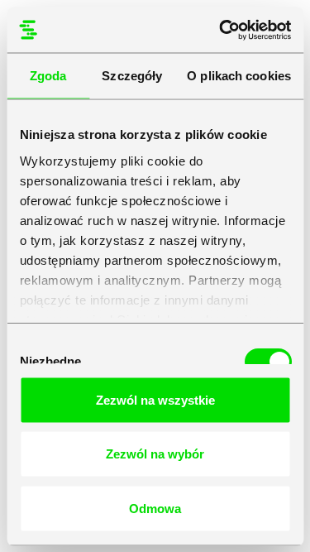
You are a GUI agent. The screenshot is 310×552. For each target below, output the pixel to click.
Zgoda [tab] (48, 76)
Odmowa (155, 508)
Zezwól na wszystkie (155, 399)
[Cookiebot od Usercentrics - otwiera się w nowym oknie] (220, 30)
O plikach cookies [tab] (239, 76)
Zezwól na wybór (155, 454)
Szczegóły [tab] (132, 76)
